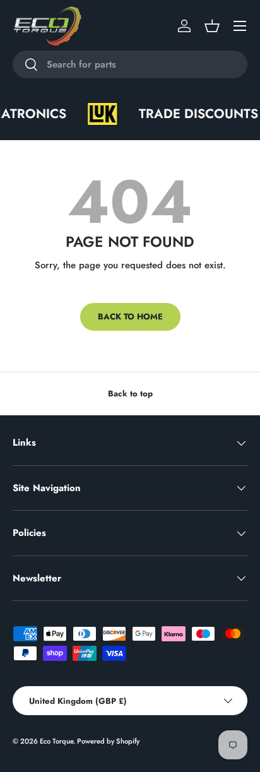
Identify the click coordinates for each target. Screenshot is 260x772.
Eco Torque (56, 741)
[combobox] (130, 64)
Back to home (130, 317)
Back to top (130, 394)
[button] (212, 26)
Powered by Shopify (108, 741)
